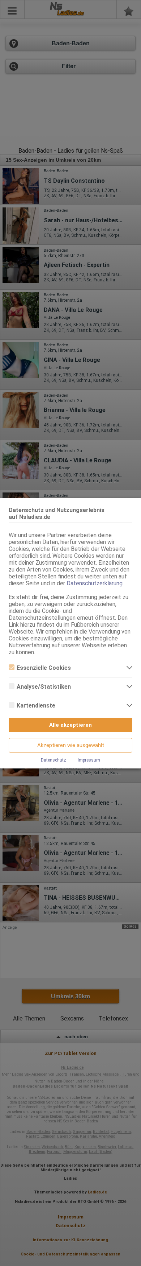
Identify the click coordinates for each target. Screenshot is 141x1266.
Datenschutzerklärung (95, 583)
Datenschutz (53, 760)
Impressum (89, 760)
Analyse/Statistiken (44, 686)
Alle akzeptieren (70, 725)
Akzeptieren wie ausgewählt (70, 745)
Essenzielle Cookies (44, 667)
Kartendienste (36, 705)
